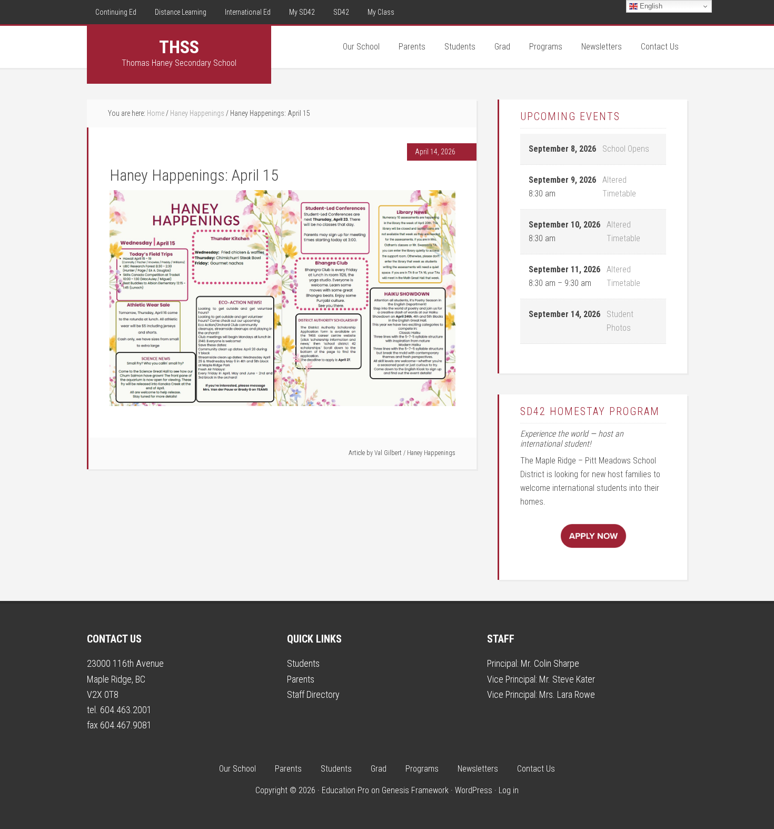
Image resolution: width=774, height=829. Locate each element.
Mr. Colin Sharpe (550, 663)
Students (303, 663)
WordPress (473, 790)
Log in (509, 790)
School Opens (625, 149)
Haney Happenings (431, 453)
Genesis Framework (415, 790)
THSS (179, 46)
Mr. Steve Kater (567, 679)
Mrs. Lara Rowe (567, 694)
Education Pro (345, 790)
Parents (300, 679)
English (650, 6)
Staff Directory (313, 694)
